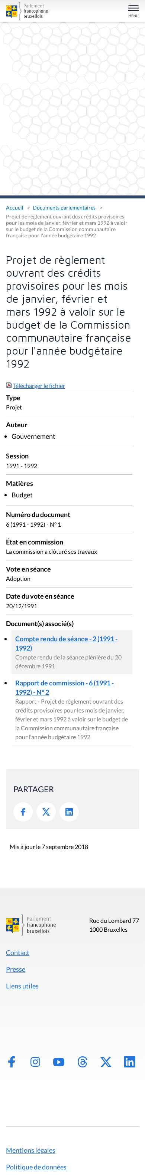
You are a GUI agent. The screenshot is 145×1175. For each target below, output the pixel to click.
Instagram (35, 1061)
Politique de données (36, 1167)
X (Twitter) (106, 1061)
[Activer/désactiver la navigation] (133, 11)
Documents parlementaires (64, 207)
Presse (15, 969)
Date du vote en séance (40, 596)
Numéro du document (38, 515)
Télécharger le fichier (39, 385)
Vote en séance (28, 569)
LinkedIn (69, 812)
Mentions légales (30, 1150)
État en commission (34, 542)
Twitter (46, 812)
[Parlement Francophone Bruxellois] (27, 11)
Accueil (14, 207)
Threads (82, 1061)
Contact (17, 952)
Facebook (23, 812)
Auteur (16, 425)
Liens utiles (22, 986)
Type (13, 398)
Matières (19, 483)
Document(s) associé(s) (40, 624)
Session (17, 456)
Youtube (58, 1061)
